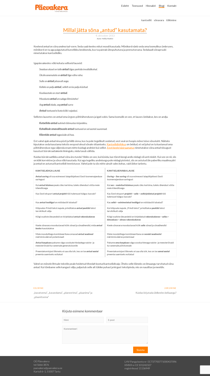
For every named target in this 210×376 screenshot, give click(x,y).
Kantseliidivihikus (116, 144)
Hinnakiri (151, 5)
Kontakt (171, 5)
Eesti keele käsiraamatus (120, 147)
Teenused (137, 5)
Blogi (161, 5)
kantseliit (146, 20)
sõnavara (159, 20)
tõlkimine (171, 20)
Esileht (125, 5)
